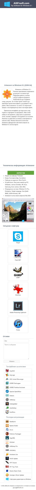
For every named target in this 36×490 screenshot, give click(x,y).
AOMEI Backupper (15, 383)
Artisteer (12, 442)
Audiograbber (13, 404)
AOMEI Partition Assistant (17, 387)
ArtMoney (12, 400)
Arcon (11, 430)
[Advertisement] (18, 27)
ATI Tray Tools (14, 467)
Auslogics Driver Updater (17, 475)
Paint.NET (18, 260)
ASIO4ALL (13, 450)
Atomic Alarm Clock (15, 471)
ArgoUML (12, 438)
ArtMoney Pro (14, 446)
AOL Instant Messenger (16, 379)
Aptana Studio (14, 425)
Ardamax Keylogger (15, 434)
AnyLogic (12, 375)
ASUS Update (14, 458)
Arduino (12, 395)
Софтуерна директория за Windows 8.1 (20, 479)
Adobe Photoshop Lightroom (18, 312)
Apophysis (13, 421)
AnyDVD (12, 371)
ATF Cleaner (13, 463)
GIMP (18, 277)
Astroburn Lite (14, 454)
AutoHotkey (13, 408)
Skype (18, 242)
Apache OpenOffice (15, 391)
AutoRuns (12, 412)
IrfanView (18, 295)
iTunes (18, 330)
